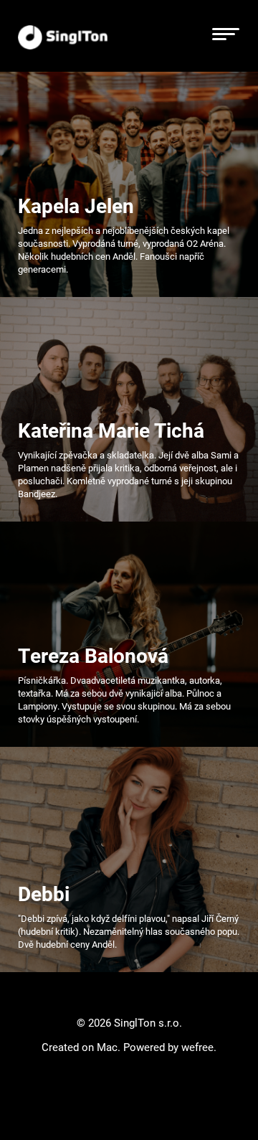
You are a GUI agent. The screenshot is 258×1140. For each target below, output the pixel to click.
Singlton (63, 37)
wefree (197, 1047)
